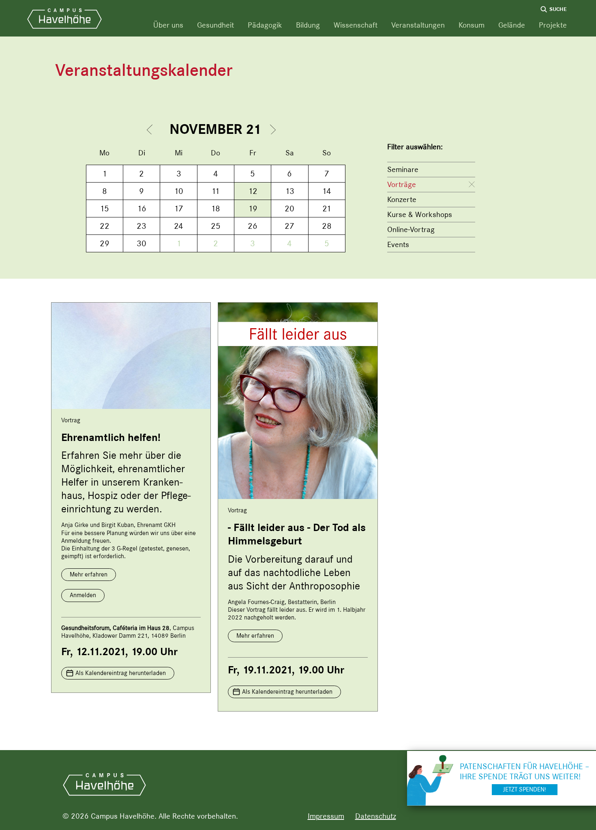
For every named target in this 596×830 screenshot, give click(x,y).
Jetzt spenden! (524, 789)
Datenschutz (375, 816)
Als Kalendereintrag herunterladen (120, 673)
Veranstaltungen (418, 25)
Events (398, 244)
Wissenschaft (355, 25)
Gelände (511, 25)
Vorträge (401, 184)
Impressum (326, 816)
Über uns (168, 25)
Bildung (308, 25)
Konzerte (401, 199)
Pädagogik (265, 25)
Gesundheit (215, 25)
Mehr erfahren (88, 574)
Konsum (472, 25)
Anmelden (83, 595)
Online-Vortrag (411, 229)
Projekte (553, 25)
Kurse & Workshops (419, 214)
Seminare (402, 169)
